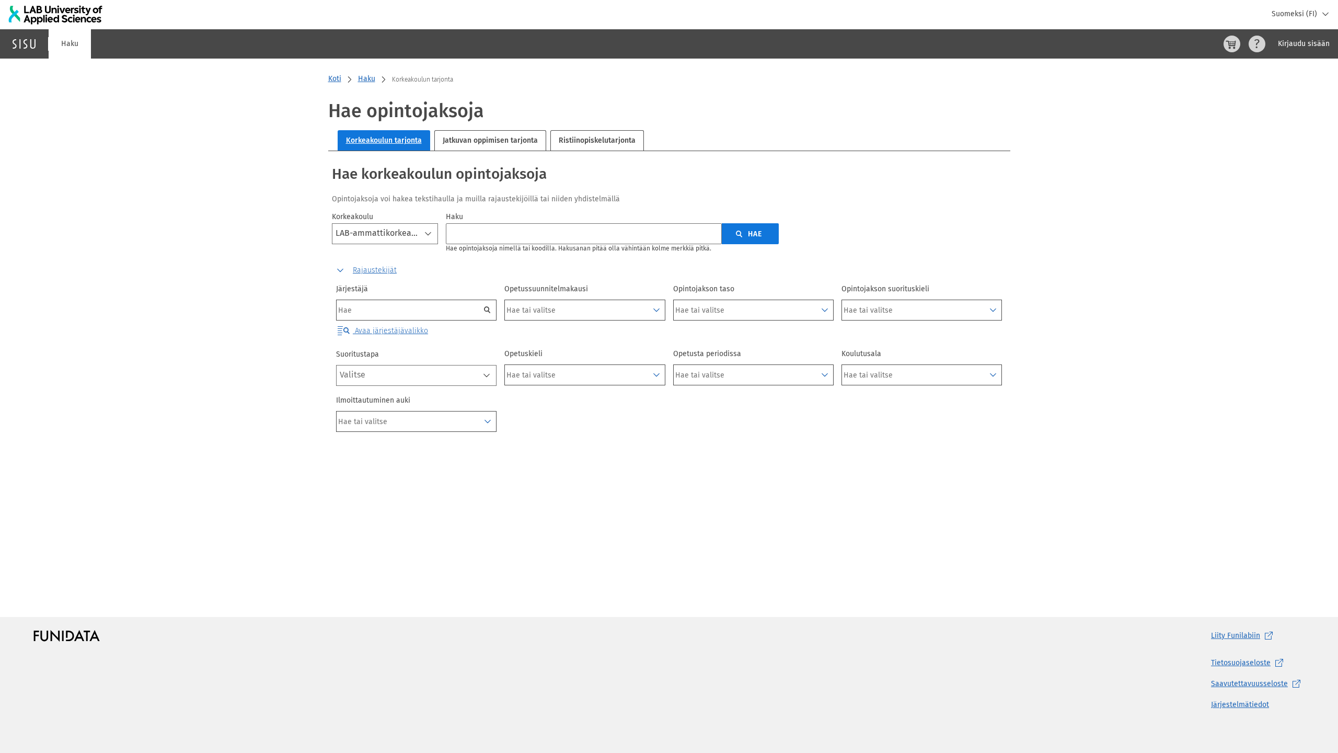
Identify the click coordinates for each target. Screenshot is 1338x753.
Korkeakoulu (352, 216)
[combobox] (385, 233)
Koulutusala (861, 353)
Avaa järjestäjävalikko (390, 330)
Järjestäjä (352, 288)
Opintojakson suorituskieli (885, 288)
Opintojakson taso (703, 288)
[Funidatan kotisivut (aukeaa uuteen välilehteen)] (66, 636)
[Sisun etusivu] (24, 44)
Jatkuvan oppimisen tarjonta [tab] (490, 140)
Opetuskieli (523, 353)
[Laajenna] (656, 310)
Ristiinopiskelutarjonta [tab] (597, 140)
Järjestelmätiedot (1240, 704)
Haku (69, 43)
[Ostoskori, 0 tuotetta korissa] (1231, 44)
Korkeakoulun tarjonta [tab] (384, 140)
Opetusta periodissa (707, 353)
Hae (755, 234)
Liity (1235, 635)
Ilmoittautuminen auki (373, 400)
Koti (334, 78)
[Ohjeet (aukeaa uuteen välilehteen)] (1257, 44)
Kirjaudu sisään (1304, 43)
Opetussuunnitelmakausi (546, 288)
